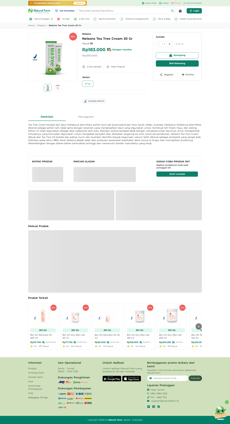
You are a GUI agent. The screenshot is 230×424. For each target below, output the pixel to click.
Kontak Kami (35, 377)
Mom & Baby (164, 19)
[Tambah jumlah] (169, 44)
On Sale (65, 19)
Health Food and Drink (191, 19)
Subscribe (195, 378)
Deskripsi (47, 116)
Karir (30, 381)
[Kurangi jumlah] (159, 44)
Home (31, 25)
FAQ (30, 393)
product (42, 25)
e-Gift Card (84, 19)
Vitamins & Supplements (137, 19)
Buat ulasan (177, 174)
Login (196, 10)
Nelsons (86, 34)
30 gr (88, 83)
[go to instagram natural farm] (148, 406)
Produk (32, 368)
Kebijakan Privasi (38, 397)
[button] (172, 10)
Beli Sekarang (177, 63)
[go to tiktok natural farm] (158, 406)
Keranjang (179, 55)
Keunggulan (86, 116)
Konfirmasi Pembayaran (35, 387)
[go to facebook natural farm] (153, 406)
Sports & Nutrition (107, 19)
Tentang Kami (36, 372)
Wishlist (189, 74)
